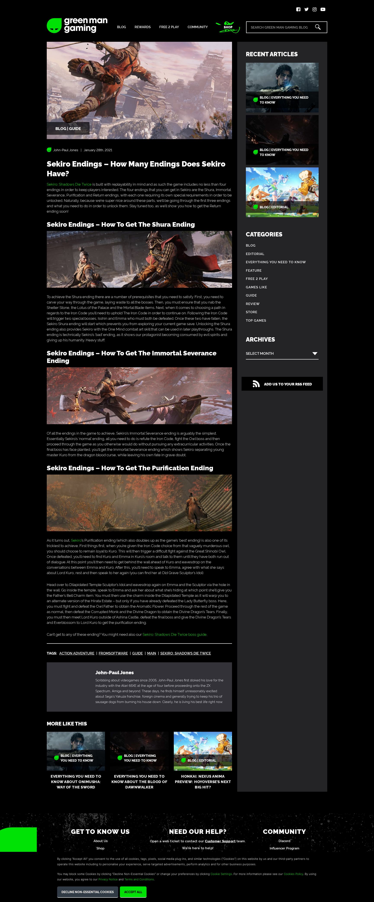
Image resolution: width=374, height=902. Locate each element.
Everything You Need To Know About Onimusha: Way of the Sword (76, 781)
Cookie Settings (221, 874)
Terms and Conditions (139, 879)
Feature (254, 270)
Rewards (143, 27)
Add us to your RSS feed (288, 383)
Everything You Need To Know (276, 262)
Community (198, 27)
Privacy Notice (108, 879)
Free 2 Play (169, 27)
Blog (121, 27)
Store (251, 312)
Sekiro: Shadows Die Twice (69, 183)
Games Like (256, 287)
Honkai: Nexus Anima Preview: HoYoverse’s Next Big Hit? (203, 781)
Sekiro (76, 540)
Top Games (256, 320)
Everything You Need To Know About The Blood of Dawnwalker (139, 781)
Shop (228, 27)
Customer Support (220, 841)
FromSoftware (113, 653)
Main (151, 653)
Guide (137, 653)
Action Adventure (76, 653)
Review (253, 303)
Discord (284, 840)
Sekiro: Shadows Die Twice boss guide (174, 634)
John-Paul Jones (65, 150)
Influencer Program (284, 848)
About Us (101, 840)
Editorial (255, 253)
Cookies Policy (293, 874)
